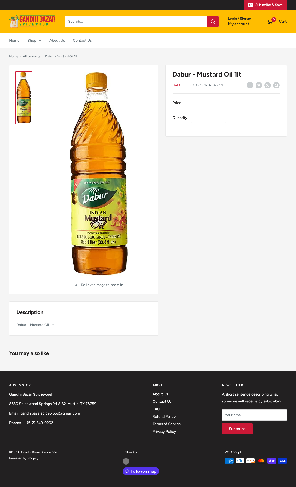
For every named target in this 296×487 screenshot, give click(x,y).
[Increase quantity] (221, 118)
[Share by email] (276, 85)
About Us (57, 40)
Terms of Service (167, 424)
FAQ (156, 409)
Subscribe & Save (269, 5)
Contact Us (82, 40)
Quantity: (180, 118)
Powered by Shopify (24, 458)
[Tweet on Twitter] (267, 85)
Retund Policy (164, 416)
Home (14, 40)
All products (31, 56)
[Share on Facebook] (250, 85)
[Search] (213, 21)
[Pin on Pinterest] (259, 85)
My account (238, 24)
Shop (32, 40)
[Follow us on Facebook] (126, 461)
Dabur (178, 85)
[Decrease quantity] (196, 118)
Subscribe (237, 429)
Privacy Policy (164, 431)
